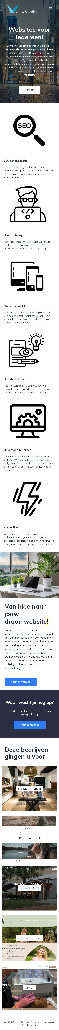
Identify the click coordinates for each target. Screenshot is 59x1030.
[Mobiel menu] (50, 8)
